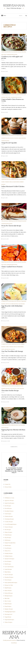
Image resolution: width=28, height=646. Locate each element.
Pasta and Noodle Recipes (8, 349)
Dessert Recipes (5, 138)
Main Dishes (16, 181)
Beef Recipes (8, 505)
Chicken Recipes (9, 516)
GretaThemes (14, 642)
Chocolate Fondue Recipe (10, 390)
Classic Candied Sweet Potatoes (11, 267)
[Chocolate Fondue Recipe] (14, 376)
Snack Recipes (22, 138)
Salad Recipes (8, 587)
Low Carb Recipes (9, 566)
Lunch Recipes (8, 569)
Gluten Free (8, 550)
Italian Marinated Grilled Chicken (12, 186)
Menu (4, 15)
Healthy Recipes (9, 553)
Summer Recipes (9, 609)
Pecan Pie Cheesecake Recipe (11, 226)
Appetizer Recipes (9, 500)
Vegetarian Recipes (9, 619)
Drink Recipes (14, 425)
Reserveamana (14, 5)
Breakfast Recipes (16, 301)
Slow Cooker (8, 601)
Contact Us (7, 484)
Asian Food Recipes (9, 503)
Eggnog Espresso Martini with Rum (13, 430)
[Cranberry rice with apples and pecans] (14, 42)
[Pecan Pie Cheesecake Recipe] (14, 211)
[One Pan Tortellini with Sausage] (14, 334)
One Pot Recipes (9, 574)
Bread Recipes (8, 508)
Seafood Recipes (9, 593)
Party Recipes (20, 388)
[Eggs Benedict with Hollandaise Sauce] (14, 291)
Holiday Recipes (22, 51)
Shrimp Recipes (8, 595)
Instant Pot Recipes (9, 558)
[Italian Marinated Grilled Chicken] (14, 169)
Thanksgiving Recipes (11, 54)
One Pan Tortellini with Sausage (12, 351)
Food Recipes (8, 548)
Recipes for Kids (9, 585)
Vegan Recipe (8, 617)
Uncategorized (8, 614)
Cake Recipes (4, 221)
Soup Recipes (8, 606)
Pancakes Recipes (9, 577)
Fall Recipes (14, 51)
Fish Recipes (8, 545)
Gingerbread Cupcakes (9, 143)
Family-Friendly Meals (7, 181)
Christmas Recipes (6, 51)
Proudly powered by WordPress (9, 640)
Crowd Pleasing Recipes (17, 94)
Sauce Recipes (8, 590)
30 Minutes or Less (6, 301)
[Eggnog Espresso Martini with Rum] (14, 415)
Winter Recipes (5, 140)
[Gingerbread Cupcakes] (14, 125)
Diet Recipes (8, 529)
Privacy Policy (8, 487)
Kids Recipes (8, 564)
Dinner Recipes (15, 179)
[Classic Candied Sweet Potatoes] (14, 252)
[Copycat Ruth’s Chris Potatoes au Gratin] (14, 85)
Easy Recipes (22, 179)
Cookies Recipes (9, 521)
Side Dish (3, 54)
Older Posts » (14, 446)
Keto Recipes (8, 561)
